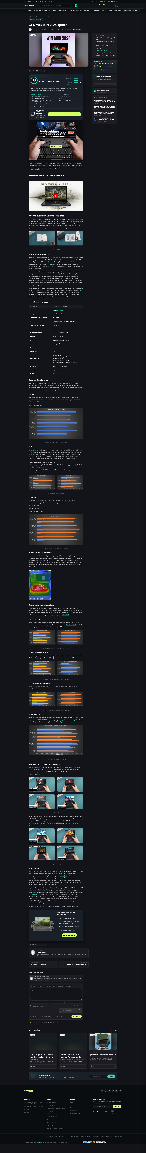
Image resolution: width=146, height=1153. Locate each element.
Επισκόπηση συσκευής (102, 45)
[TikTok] (105, 1090)
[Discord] (102, 1090)
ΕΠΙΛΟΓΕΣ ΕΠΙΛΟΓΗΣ (69, 935)
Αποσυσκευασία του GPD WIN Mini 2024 (105, 42)
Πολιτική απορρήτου (51, 1122)
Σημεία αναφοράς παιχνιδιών (103, 53)
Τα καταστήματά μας (51, 1102)
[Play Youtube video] (56, 196)
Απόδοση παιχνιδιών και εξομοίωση (105, 55)
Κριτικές (35, 16)
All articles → (114, 1030)
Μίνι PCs (26, 1109)
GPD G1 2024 (65, 615)
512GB (54, 344)
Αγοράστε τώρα (56, 146)
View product (104, 69)
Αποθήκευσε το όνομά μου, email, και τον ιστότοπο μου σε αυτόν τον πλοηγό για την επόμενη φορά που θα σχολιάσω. (56, 1005)
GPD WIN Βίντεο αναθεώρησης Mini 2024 (105, 38)
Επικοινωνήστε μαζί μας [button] (130, 10)
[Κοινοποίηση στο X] (30, 70)
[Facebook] (116, 1090)
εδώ (77, 906)
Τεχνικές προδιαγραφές (102, 48)
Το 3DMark (32, 450)
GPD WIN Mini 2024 (36, 163)
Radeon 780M (59, 321)
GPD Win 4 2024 (71, 625)
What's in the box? (50, 986)
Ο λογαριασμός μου (51, 1105)
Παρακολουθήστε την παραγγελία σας (56, 1108)
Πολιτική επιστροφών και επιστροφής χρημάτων (55, 1129)
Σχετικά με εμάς (73, 1110)
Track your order (52, 1116)
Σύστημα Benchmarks (101, 50)
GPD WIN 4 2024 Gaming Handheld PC (66, 913)
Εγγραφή (111, 1076)
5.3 (54, 351)
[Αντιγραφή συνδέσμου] (40, 70)
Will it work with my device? (37, 986)
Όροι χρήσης (50, 1125)
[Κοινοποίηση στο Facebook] (33, 70)
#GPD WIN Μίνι (33, 944)
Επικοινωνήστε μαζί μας (75, 1113)
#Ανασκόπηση (42, 944)
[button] (115, 5)
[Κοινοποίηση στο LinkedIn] (37, 70)
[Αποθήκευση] (44, 70)
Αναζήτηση (76, 5)
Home (71, 1102)
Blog (30, 16)
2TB (61, 344)
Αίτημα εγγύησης (52, 1111)
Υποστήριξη (50, 1)
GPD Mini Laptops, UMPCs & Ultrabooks (34, 1106)
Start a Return (51, 1113)
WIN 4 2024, (63, 876)
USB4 (56, 355)
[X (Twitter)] (120, 1090)
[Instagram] (112, 1090)
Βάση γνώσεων (73, 1107)
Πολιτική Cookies (51, 1119)
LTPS (49, 264)
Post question (76, 1016)
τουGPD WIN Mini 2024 (55, 257)
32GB (58, 340)
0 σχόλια (67, 29)
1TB (58, 344)
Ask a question (77, 29)
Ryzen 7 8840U (60, 310)
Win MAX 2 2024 (35, 894)
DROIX (101, 1)
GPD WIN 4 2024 (36, 170)
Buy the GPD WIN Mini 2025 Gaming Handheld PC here (63, 114)
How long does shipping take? (64, 986)
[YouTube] (109, 1090)
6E (53, 347)
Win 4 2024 (67, 500)
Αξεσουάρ (26, 1112)
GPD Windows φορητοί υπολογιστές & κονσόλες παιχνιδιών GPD (33, 1103)
